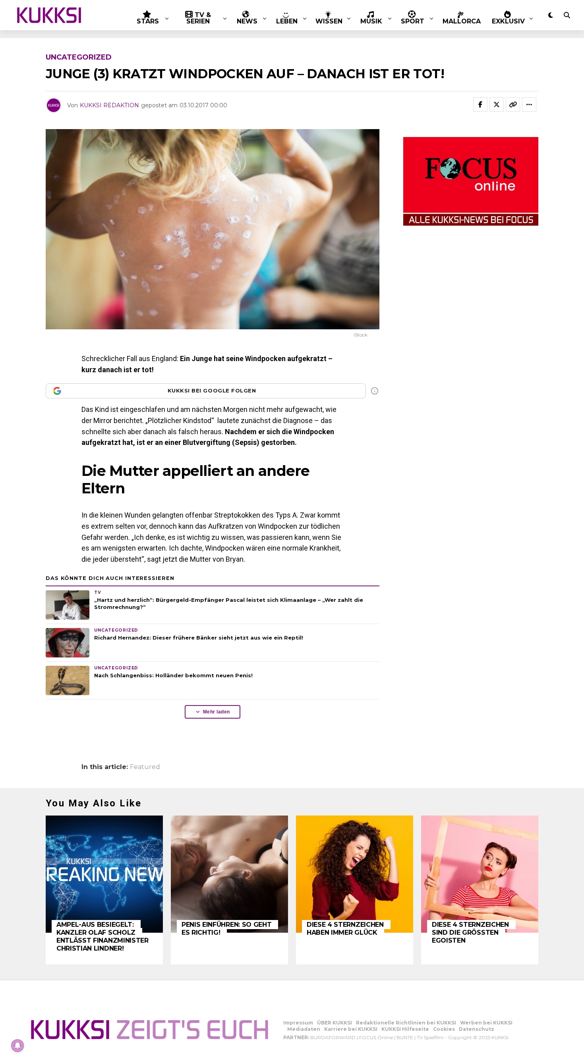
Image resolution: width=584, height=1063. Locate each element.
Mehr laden (216, 712)
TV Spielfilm (430, 1037)
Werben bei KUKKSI (486, 1023)
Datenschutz (476, 1029)
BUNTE (404, 1037)
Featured (145, 767)
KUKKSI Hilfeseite (405, 1029)
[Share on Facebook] (480, 104)
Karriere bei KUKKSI (350, 1029)
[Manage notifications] (17, 1045)
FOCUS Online (376, 1037)
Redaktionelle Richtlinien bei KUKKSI (406, 1023)
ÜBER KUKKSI (334, 1023)
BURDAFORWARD (333, 1037)
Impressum (298, 1023)
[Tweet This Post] (496, 104)
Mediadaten (303, 1029)
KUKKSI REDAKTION (109, 105)
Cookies (444, 1029)
